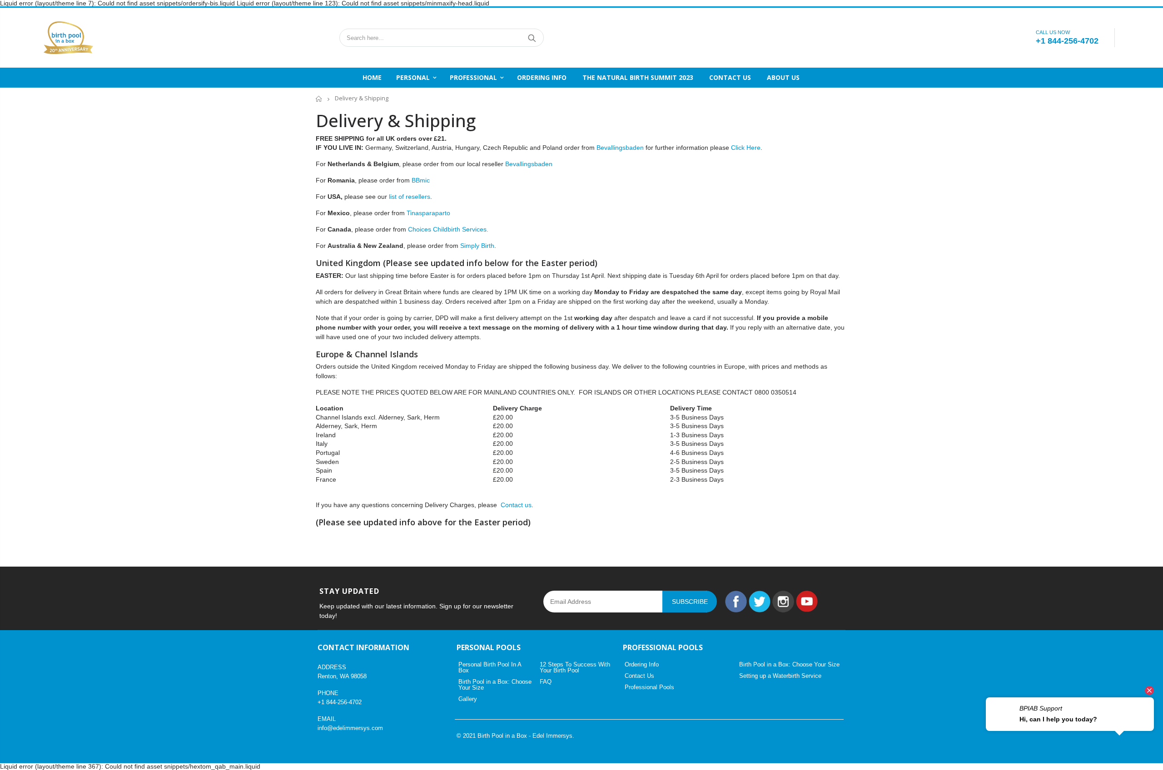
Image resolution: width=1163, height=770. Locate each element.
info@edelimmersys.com (350, 728)
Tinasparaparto (428, 213)
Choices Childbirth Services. (448, 229)
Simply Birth (477, 245)
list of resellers (409, 196)
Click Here (745, 147)
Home (319, 99)
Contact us (516, 504)
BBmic (421, 180)
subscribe (690, 601)
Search (532, 37)
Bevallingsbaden (620, 147)
